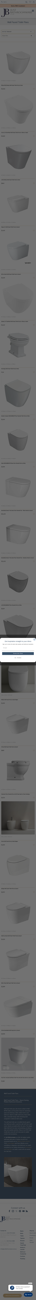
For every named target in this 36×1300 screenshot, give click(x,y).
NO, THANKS (18, 657)
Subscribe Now (18, 653)
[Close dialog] (34, 639)
